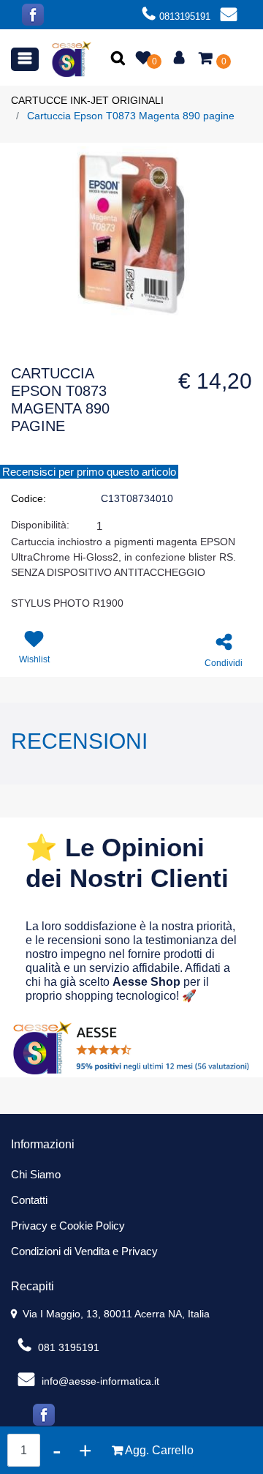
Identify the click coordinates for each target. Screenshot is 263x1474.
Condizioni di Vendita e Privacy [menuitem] (84, 1251)
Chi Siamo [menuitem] (36, 1174)
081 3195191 (67, 1347)
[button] (119, 59)
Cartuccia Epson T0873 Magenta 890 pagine (131, 115)
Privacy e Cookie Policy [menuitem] (68, 1225)
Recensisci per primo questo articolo (89, 471)
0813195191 (184, 16)
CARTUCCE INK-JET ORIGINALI (87, 100)
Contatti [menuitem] (29, 1200)
